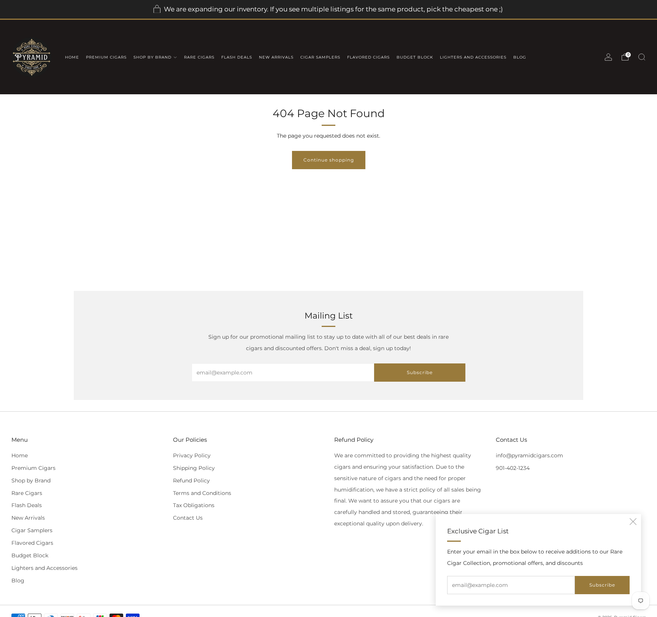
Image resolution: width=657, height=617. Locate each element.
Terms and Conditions (202, 493)
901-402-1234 (513, 468)
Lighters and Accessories (473, 57)
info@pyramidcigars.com (529, 455)
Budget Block (415, 57)
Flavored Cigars (368, 57)
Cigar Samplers (320, 57)
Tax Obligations (193, 505)
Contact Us (188, 518)
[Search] (642, 57)
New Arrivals (276, 57)
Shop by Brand (152, 57)
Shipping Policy (194, 468)
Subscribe (602, 585)
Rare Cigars (199, 57)
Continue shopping (328, 160)
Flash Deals (236, 57)
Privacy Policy (192, 455)
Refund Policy (191, 480)
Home (72, 57)
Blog (519, 57)
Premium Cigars (106, 57)
